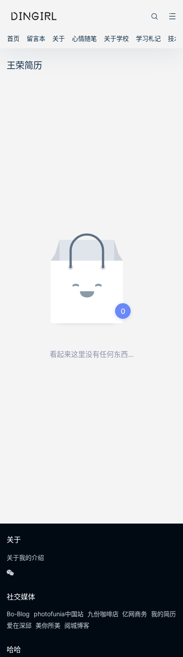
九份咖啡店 (103, 614)
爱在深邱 (19, 625)
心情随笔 (84, 38)
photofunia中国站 (59, 614)
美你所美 (48, 625)
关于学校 (116, 38)
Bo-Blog (18, 614)
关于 (58, 38)
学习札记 (148, 38)
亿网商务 (134, 614)
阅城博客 (76, 625)
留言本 (36, 38)
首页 (13, 38)
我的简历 (163, 614)
